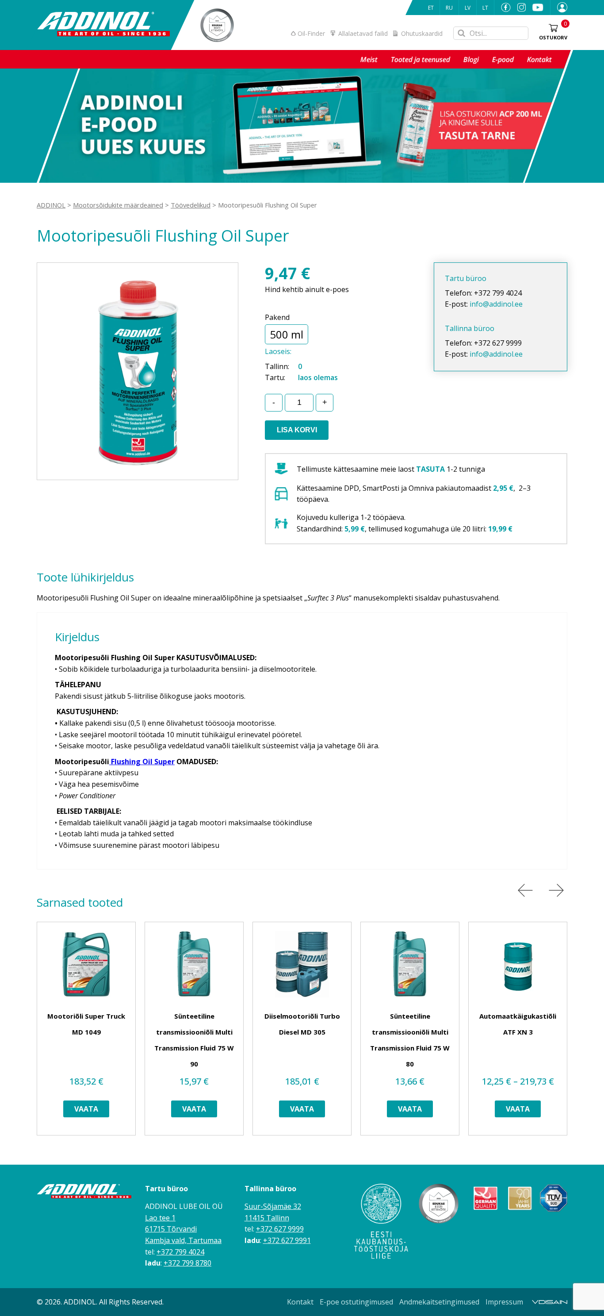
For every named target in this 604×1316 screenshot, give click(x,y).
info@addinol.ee (496, 304)
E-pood (503, 59)
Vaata (86, 1109)
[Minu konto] (558, 7)
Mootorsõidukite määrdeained (118, 204)
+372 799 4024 (180, 1252)
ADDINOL (51, 204)
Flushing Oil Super (142, 761)
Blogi (471, 59)
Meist (369, 59)
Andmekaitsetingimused (439, 1302)
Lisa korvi (297, 430)
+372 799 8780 (187, 1263)
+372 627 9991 (287, 1240)
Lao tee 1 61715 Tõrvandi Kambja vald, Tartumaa (183, 1229)
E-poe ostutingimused (356, 1302)
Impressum (504, 1302)
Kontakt (539, 59)
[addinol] (103, 25)
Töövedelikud (190, 204)
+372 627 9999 (280, 1229)
